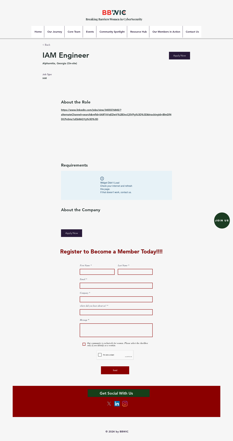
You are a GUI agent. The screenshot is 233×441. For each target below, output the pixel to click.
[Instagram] (125, 403)
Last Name (122, 265)
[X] (109, 403)
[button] (179, 55)
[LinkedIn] (117, 403)
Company (84, 293)
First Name (85, 265)
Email (82, 279)
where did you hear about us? (93, 306)
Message (83, 320)
